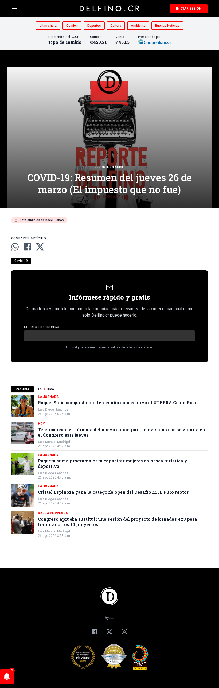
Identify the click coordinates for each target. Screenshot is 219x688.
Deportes (94, 26)
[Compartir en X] (40, 247)
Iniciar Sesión (188, 8)
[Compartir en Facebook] (27, 247)
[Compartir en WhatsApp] (15, 247)
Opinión (72, 26)
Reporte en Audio (109, 167)
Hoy (41, 424)
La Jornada (48, 397)
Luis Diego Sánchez (53, 409)
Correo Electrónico (41, 327)
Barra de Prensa (53, 513)
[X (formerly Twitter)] (109, 631)
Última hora (48, 26)
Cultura (116, 26)
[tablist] (109, 389)
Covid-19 (21, 261)
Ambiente (138, 26)
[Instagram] (124, 631)
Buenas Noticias (167, 26)
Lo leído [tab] (46, 389)
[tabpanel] (109, 466)
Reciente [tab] (22, 389)
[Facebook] (94, 631)
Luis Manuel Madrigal (54, 442)
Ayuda (109, 618)
